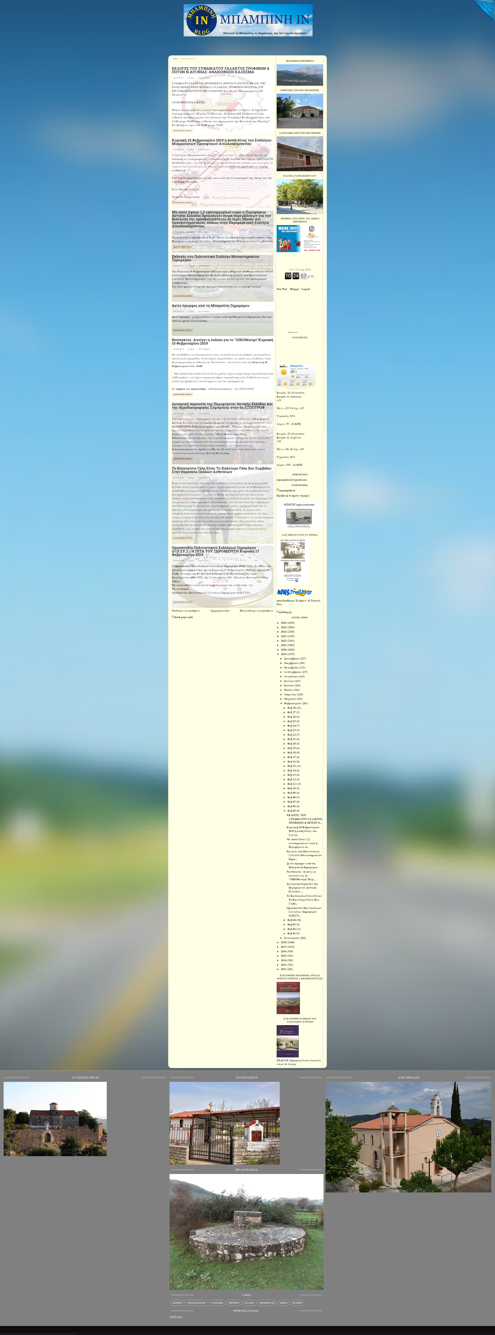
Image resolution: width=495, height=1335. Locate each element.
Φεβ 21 (291, 739)
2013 (284, 965)
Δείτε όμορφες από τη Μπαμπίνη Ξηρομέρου (210, 305)
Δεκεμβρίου (292, 658)
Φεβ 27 (291, 712)
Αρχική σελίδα (219, 610)
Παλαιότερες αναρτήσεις (257, 610)
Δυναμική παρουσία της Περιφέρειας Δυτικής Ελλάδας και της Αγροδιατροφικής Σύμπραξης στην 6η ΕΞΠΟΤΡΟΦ (222, 406)
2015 (284, 956)
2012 (284, 969)
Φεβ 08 (291, 797)
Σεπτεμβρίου (293, 672)
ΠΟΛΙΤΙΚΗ (297, 1302)
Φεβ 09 (291, 793)
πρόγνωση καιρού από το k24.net (296, 388)
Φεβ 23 (291, 730)
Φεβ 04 (291, 920)
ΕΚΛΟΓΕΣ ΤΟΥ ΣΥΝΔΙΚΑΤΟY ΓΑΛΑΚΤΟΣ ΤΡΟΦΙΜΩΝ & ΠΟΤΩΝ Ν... (305, 819)
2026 (284, 623)
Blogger (295, 289)
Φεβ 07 (291, 802)
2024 (284, 632)
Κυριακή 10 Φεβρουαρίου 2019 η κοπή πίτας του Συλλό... (303, 831)
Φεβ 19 (291, 748)
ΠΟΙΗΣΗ (283, 1302)
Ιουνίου (289, 685)
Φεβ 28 (291, 708)
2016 (284, 951)
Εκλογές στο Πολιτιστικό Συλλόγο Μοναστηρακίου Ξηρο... (304, 855)
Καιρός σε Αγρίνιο (289, 437)
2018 (284, 942)
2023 (284, 636)
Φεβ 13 (291, 775)
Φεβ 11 (291, 784)
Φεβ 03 (291, 924)
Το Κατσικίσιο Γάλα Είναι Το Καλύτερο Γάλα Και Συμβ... (304, 899)
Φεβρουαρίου (293, 703)
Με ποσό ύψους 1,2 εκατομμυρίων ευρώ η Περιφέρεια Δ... (302, 843)
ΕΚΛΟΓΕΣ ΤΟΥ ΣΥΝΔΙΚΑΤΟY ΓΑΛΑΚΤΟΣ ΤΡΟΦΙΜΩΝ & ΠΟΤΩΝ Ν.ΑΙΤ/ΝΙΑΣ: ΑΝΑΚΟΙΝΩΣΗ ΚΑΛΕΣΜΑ (220, 70)
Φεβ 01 (291, 933)
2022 (284, 641)
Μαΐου (288, 690)
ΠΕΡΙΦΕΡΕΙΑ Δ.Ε (267, 1302)
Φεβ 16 (291, 761)
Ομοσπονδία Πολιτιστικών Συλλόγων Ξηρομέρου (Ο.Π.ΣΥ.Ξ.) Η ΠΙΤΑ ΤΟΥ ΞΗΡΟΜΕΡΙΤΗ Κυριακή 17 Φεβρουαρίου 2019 (215, 551)
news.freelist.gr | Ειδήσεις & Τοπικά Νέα (298, 602)
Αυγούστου (291, 676)
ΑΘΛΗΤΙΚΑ (177, 1302)
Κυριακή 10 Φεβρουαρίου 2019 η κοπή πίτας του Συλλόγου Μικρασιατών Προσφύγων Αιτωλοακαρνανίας (221, 142)
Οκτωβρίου (291, 667)
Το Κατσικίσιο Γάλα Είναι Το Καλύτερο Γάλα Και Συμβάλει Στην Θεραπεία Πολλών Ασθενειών (221, 470)
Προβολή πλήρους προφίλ (293, 495)
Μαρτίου (290, 699)
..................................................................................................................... (37, 1333)
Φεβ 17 (291, 757)
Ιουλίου (289, 681)
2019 (284, 654)
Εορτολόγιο (293, 332)
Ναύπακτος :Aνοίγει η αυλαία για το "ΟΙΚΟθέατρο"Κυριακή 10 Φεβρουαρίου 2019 (222, 341)
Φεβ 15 (291, 766)
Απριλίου (290, 694)
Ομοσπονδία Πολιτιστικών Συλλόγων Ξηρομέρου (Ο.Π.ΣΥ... (304, 911)
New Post (283, 289)
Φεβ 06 (291, 806)
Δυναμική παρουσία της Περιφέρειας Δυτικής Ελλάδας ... (302, 887)
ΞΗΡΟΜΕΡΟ (234, 1302)
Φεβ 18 (291, 752)
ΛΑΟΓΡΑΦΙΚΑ (217, 1302)
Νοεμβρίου (291, 663)
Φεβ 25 (291, 721)
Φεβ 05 (291, 811)
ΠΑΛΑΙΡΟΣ (249, 1302)
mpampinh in (287, 490)
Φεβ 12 (291, 779)
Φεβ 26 (291, 717)
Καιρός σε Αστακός (289, 396)
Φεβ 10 (291, 788)
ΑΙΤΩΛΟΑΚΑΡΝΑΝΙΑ (197, 1302)
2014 (284, 960)
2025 (284, 627)
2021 (284, 645)
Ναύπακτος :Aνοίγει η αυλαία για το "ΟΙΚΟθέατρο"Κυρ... (301, 875)
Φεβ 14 (291, 770)
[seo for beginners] (182, 617)
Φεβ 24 (291, 726)
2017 (284, 947)
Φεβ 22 (291, 735)
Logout (307, 289)
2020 (284, 649)
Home (175, 58)
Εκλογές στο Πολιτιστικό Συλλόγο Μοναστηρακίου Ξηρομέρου (215, 258)
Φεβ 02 (291, 929)
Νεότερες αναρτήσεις (186, 610)
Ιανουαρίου (292, 938)
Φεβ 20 (291, 743)
